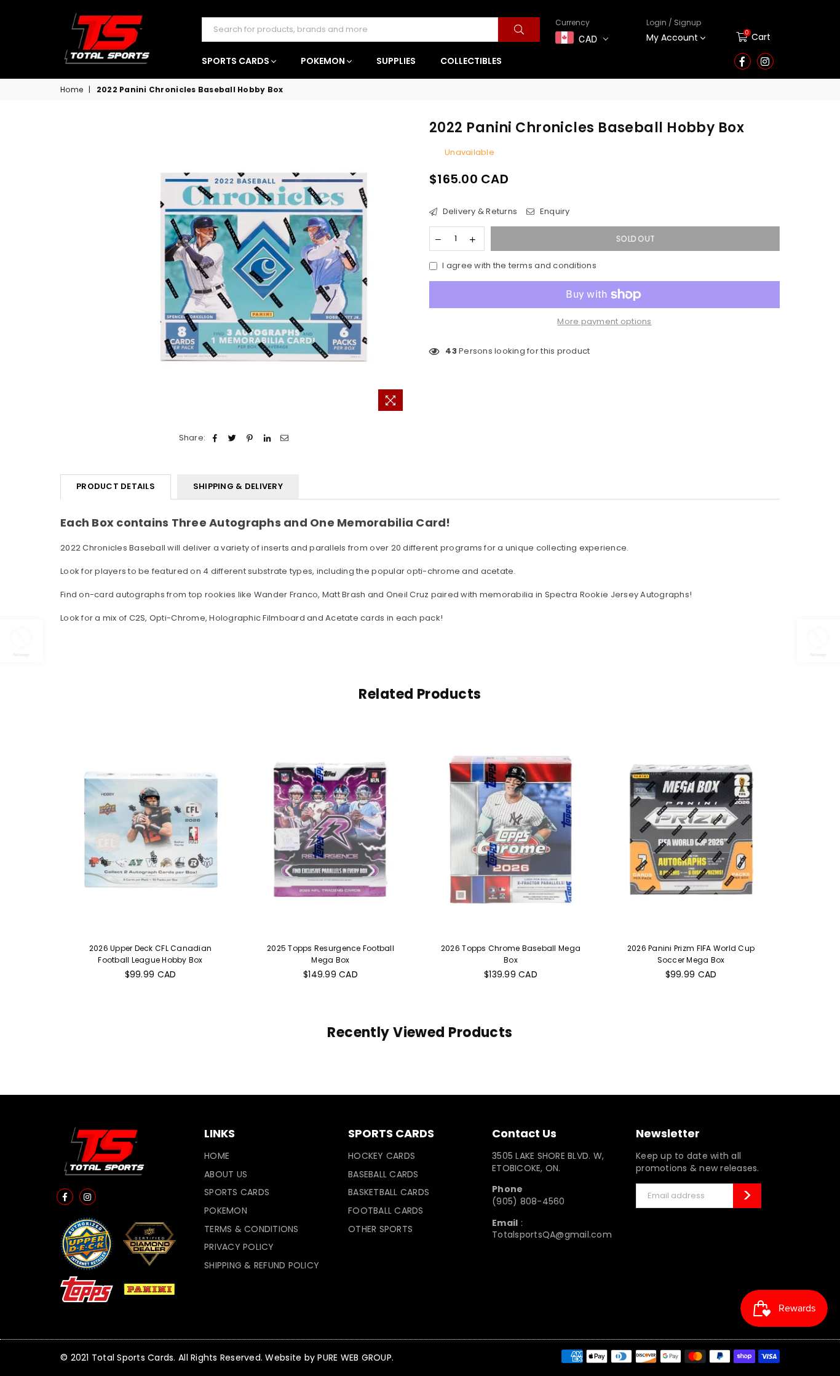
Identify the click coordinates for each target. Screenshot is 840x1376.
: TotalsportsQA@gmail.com (552, 1229)
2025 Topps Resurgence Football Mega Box (330, 953)
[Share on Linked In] (267, 437)
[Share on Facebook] (215, 437)
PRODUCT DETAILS (115, 486)
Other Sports (380, 1229)
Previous (46, 859)
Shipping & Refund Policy (261, 1265)
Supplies (396, 61)
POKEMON (324, 61)
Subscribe (747, 1195)
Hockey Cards (381, 1156)
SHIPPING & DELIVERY (238, 486)
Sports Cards (236, 1192)
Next (793, 859)
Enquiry (553, 211)
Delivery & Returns (478, 211)
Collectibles (471, 61)
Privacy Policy (239, 1247)
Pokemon (225, 1210)
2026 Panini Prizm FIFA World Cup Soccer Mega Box (691, 953)
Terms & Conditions (251, 1229)
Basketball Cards (388, 1192)
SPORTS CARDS (236, 61)
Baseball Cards (383, 1174)
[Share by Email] (284, 437)
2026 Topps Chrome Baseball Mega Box (510, 953)
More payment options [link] (604, 321)
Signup (666, 76)
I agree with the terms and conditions (519, 265)
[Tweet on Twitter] (232, 437)
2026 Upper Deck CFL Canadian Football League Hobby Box (150, 953)
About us (225, 1174)
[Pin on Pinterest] (250, 437)
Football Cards (386, 1210)
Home (71, 90)
